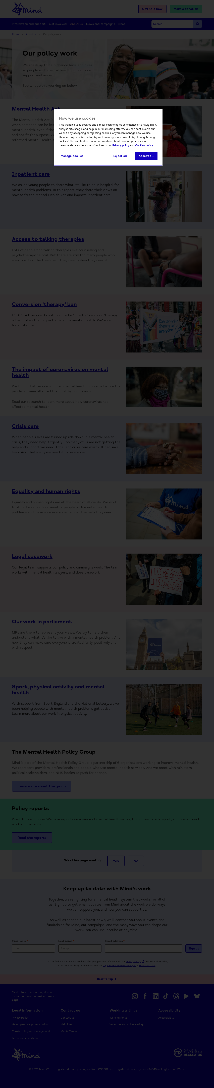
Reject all (120, 156)
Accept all (146, 156)
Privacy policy (120, 145)
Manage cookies (72, 156)
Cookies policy (144, 145)
